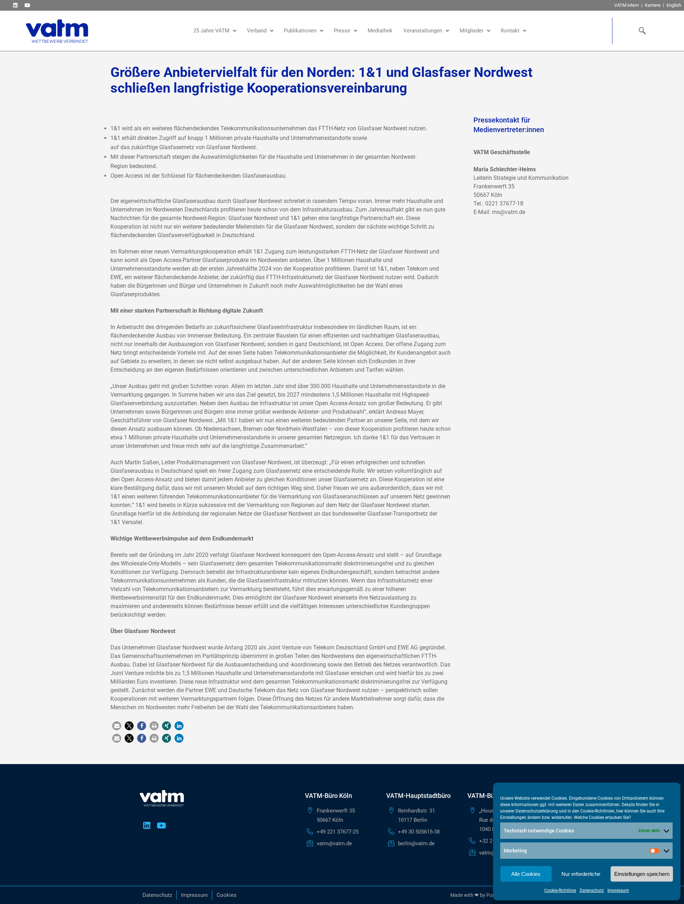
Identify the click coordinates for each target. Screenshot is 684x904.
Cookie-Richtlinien (597, 811)
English (674, 5)
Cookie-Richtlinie (560, 890)
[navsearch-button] (640, 30)
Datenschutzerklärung (536, 811)
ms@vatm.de (508, 212)
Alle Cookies (525, 874)
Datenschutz (592, 890)
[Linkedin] (15, 5)
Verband (256, 30)
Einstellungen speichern (641, 874)
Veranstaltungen (422, 30)
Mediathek (380, 30)
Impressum (618, 890)
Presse (342, 30)
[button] (116, 725)
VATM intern (626, 5)
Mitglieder (471, 30)
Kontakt (510, 30)
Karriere (652, 5)
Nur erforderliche (580, 874)
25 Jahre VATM (211, 30)
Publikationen (300, 30)
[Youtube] (27, 5)
